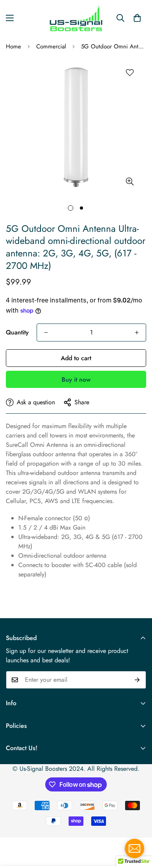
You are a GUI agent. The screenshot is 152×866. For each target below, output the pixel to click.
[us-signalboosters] (76, 18)
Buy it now (76, 379)
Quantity (17, 332)
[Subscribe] (137, 680)
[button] (137, 18)
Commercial (51, 46)
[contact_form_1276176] (134, 848)
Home (13, 46)
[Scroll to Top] (138, 824)
